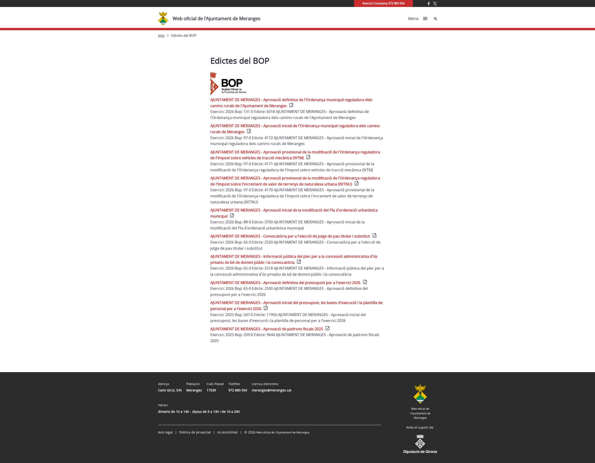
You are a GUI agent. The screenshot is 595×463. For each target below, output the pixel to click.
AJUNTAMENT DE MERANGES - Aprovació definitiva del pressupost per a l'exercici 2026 (285, 282)
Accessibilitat (227, 432)
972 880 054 (237, 390)
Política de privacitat (195, 432)
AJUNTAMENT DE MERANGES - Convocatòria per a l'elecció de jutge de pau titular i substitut (290, 236)
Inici (161, 35)
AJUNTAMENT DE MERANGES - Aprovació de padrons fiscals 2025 (266, 328)
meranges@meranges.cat (271, 390)
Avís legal (165, 432)
